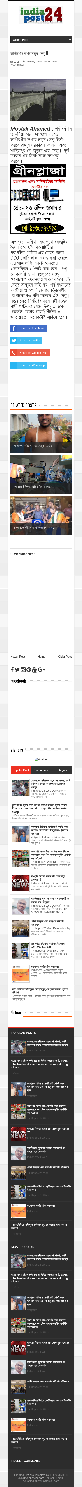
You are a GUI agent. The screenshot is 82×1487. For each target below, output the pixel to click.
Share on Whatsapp (32, 365)
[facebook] (12, 670)
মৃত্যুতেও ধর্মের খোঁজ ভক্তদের (41, 1205)
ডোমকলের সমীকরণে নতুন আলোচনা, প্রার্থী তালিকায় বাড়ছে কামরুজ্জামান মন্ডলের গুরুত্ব (47, 1043)
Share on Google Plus (33, 352)
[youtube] (34, 670)
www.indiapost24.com (31, 1478)
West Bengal (17, 64)
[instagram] (23, 670)
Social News (50, 61)
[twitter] (17, 670)
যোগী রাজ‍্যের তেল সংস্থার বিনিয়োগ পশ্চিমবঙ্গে (48, 1167)
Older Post (65, 656)
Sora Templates (37, 1475)
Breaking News (34, 61)
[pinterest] (28, 670)
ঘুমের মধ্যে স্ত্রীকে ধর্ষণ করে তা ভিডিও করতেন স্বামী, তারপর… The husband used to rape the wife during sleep (40, 1064)
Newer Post (17, 656)
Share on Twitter (30, 340)
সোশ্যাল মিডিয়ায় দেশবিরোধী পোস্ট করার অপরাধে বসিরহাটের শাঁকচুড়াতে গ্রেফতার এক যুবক (47, 1087)
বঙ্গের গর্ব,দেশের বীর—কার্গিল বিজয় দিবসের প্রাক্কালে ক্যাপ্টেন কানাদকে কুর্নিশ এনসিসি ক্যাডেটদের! (47, 1109)
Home (41, 656)
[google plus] (41, 670)
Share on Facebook (32, 328)
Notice (15, 1012)
